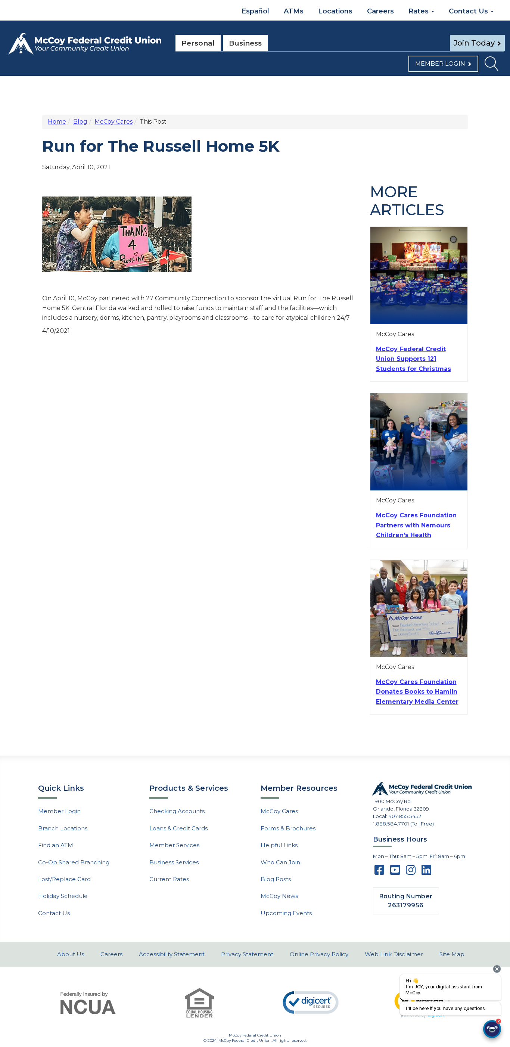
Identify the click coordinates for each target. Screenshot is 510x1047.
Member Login (440, 63)
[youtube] (395, 872)
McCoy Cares (113, 121)
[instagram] (410, 872)
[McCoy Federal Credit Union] (85, 44)
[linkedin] (426, 872)
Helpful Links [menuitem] (279, 845)
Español (254, 11)
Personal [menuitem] (198, 43)
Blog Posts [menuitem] (276, 879)
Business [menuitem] (245, 43)
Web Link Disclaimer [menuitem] (394, 954)
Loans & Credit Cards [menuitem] (178, 828)
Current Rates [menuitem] (169, 879)
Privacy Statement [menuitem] (247, 954)
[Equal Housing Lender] (199, 1002)
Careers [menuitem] (380, 11)
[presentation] (497, 969)
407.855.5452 (404, 816)
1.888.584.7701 (391, 824)
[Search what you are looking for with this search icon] (491, 66)
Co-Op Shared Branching (73, 862)
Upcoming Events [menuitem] (286, 913)
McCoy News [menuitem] (279, 895)
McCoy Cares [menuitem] (279, 811)
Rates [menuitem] (419, 11)
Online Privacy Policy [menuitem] (319, 954)
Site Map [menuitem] (451, 954)
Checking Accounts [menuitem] (177, 811)
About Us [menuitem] (70, 954)
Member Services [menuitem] (174, 845)
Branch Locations (62, 828)
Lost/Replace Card (64, 879)
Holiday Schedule (63, 895)
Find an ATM (55, 845)
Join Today (474, 42)
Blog (80, 121)
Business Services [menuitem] (174, 862)
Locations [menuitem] (335, 11)
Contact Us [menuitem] (469, 11)
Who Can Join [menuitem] (280, 862)
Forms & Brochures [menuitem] (288, 828)
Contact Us (54, 913)
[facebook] (379, 872)
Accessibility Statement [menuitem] (172, 954)
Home (57, 121)
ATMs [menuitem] (294, 11)
